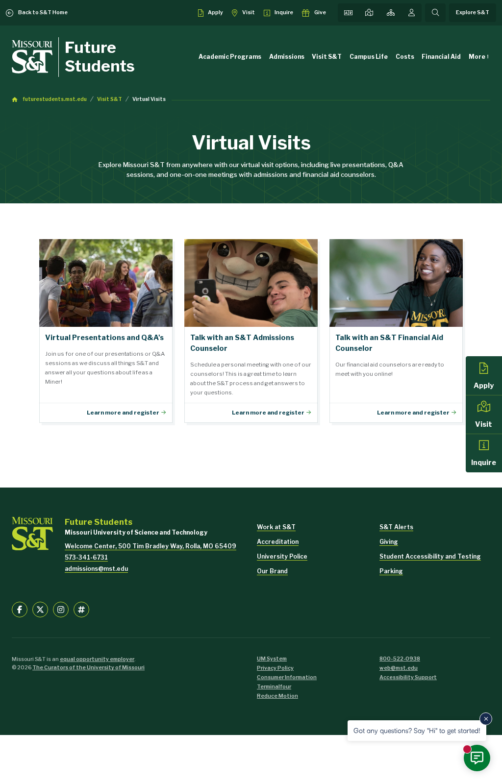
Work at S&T (276, 527)
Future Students (100, 56)
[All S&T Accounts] (81, 609)
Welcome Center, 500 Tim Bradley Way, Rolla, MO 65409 (150, 546)
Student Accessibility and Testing (430, 556)
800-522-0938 (399, 659)
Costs (405, 56)
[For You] (412, 12)
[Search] (435, 12)
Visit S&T (327, 56)
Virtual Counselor (251, 331)
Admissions (286, 56)
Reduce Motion (277, 696)
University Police (282, 556)
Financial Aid (441, 56)
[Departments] (391, 12)
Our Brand (272, 571)
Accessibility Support (408, 677)
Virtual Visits (149, 99)
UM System (272, 659)
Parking (391, 571)
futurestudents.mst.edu (55, 99)
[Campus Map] (369, 12)
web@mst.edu (398, 668)
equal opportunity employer (97, 659)
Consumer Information (287, 677)
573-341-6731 (86, 557)
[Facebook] (19, 609)
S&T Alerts (396, 527)
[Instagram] (61, 609)
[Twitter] (40, 609)
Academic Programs (230, 56)
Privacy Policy (275, 668)
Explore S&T (472, 12)
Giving (388, 541)
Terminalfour (274, 687)
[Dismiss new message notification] (485, 718)
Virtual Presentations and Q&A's (106, 331)
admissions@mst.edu (96, 568)
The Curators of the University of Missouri (88, 667)
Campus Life (369, 56)
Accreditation (278, 541)
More (477, 56)
